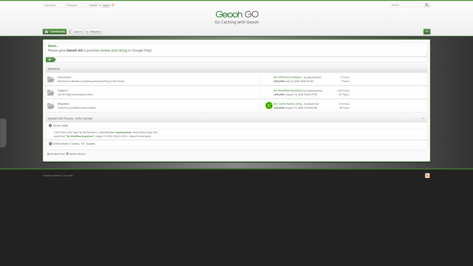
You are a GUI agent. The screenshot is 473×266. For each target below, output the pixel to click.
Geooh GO (313, 103)
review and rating (113, 50)
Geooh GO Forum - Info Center (70, 118)
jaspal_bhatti (314, 77)
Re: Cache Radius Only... (289, 103)
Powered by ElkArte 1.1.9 (54, 176)
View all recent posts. (140, 136)
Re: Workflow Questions (288, 90)
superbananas (314, 90)
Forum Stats (60, 125)
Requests (63, 103)
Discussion (64, 77)
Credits (70, 176)
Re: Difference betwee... (288, 77)
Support (63, 90)
